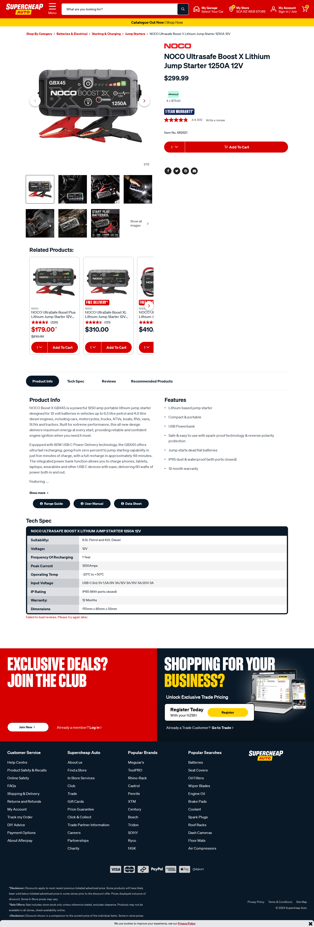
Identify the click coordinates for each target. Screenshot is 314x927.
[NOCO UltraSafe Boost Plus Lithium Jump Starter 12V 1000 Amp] (54, 282)
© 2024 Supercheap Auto (291, 908)
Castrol (134, 785)
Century (134, 809)
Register (228, 712)
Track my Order (20, 817)
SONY (133, 832)
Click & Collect (79, 817)
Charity (73, 848)
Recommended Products (152, 381)
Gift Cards (76, 801)
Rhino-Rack (137, 778)
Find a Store (77, 770)
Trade (72, 793)
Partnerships (78, 840)
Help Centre (17, 762)
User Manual (94, 503)
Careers (74, 832)
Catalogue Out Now (157, 22)
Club (71, 785)
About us (75, 762)
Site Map (301, 902)
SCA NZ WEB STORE (251, 11)
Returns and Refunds (24, 801)
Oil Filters (196, 778)
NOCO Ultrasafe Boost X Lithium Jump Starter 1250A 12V (190, 34)
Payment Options (21, 832)
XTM (132, 801)
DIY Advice (16, 824)
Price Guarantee (81, 809)
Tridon (133, 824)
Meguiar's (136, 762)
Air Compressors (202, 848)
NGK (132, 848)
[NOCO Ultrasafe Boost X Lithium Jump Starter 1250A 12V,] (90, 106)
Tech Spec (75, 381)
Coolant (194, 809)
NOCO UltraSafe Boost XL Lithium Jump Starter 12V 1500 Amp (106, 314)
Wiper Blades (199, 785)
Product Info (42, 381)
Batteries (195, 762)
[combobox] (39, 347)
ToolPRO (135, 770)
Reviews (109, 381)
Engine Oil (196, 793)
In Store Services (81, 778)
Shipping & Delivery (23, 793)
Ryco (132, 840)
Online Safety (18, 778)
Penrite (134, 793)
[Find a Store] (231, 9)
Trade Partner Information (88, 824)
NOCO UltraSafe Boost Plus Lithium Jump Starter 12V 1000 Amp (53, 314)
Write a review (215, 120)
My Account (17, 809)
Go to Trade (221, 727)
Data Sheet (133, 503)
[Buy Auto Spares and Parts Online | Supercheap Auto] (24, 8)
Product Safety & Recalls (27, 770)
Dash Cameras (200, 832)
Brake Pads (197, 801)
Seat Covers (198, 770)
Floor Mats (197, 840)
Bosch (133, 817)
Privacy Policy (186, 923)
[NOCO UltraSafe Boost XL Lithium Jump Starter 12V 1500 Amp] (108, 282)
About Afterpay (19, 840)
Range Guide (53, 503)
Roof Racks (197, 824)
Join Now (26, 727)
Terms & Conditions (280, 902)
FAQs (11, 785)
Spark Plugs (198, 817)
